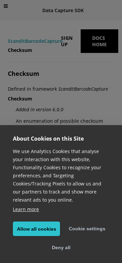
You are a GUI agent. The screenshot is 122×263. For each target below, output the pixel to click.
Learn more (26, 209)
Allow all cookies (36, 229)
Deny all (61, 247)
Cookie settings (87, 228)
